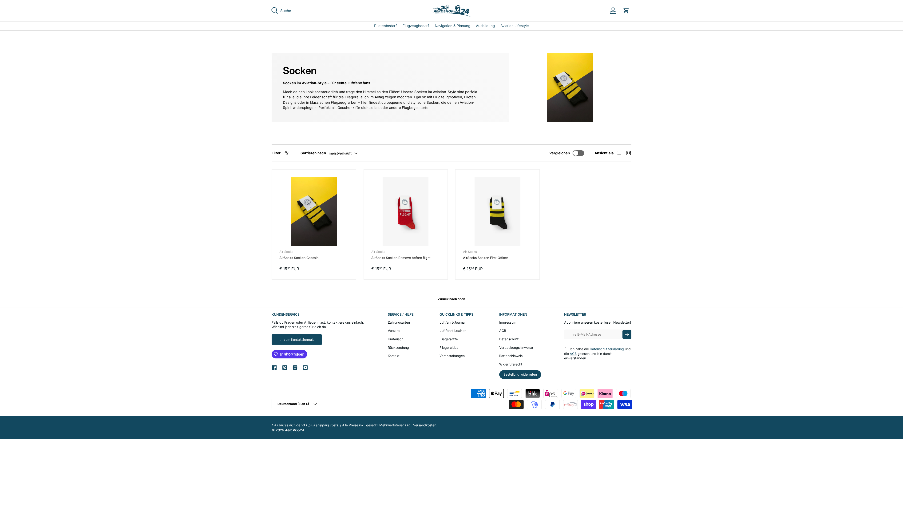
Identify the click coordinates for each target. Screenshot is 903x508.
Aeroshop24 (294, 430)
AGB (502, 331)
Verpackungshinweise (516, 347)
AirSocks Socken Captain (298, 258)
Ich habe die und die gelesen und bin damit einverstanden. (597, 353)
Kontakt (394, 356)
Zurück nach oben (451, 299)
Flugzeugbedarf (416, 26)
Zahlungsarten (399, 322)
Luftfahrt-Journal (452, 322)
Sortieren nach (313, 153)
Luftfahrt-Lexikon (453, 331)
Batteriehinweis (511, 356)
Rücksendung (398, 347)
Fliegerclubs (449, 347)
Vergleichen (559, 153)
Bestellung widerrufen (520, 374)
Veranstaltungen (452, 356)
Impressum (507, 322)
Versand (394, 331)
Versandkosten (424, 425)
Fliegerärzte (449, 339)
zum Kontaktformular (300, 339)
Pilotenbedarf (385, 26)
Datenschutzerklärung (607, 349)
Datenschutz (509, 339)
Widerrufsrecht (510, 364)
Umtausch (395, 339)
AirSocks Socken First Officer (485, 258)
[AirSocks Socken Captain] (313, 211)
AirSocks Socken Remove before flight (401, 258)
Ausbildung (485, 26)
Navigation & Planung (452, 26)
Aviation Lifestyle (514, 26)
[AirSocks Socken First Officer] (497, 211)
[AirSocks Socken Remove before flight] (405, 211)
